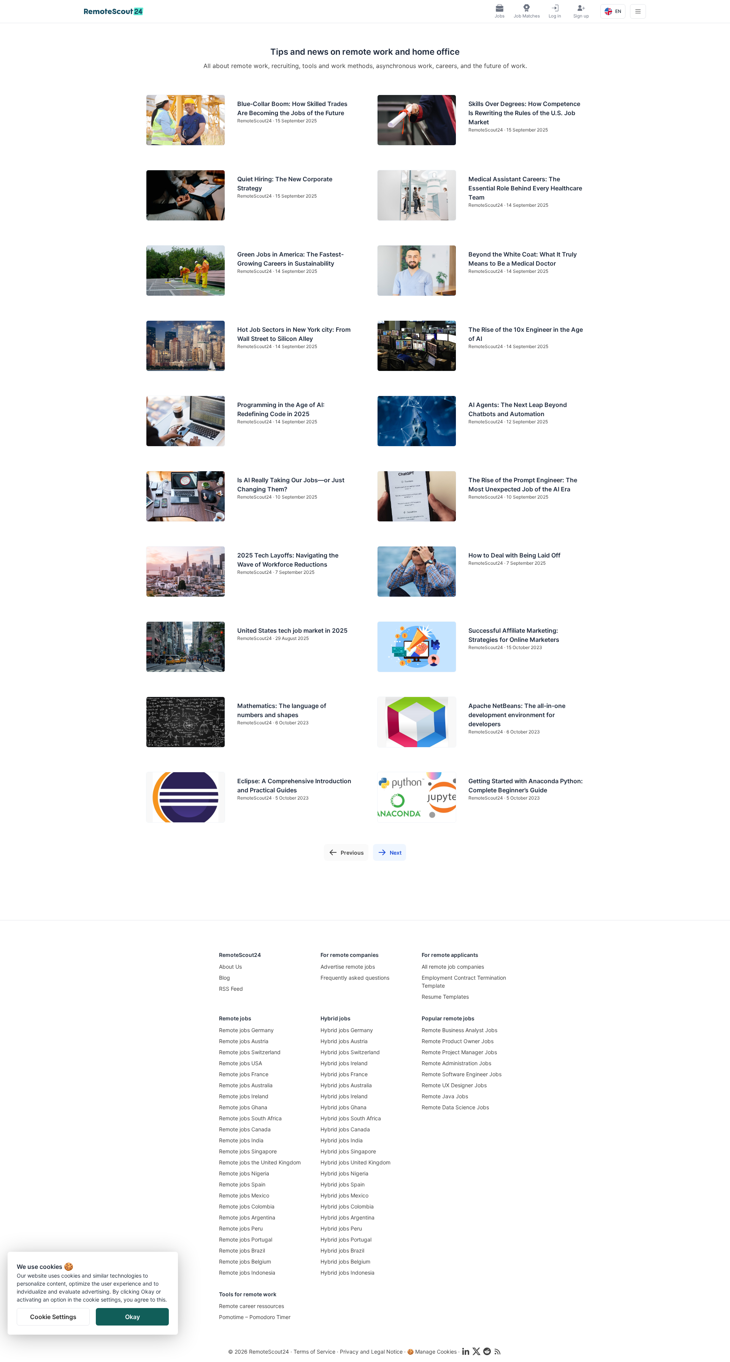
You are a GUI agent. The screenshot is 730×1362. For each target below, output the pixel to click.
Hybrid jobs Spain (343, 1184)
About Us (230, 966)
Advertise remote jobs (348, 966)
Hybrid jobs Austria (344, 1041)
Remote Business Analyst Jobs (459, 1030)
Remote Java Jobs (445, 1096)
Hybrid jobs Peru (341, 1228)
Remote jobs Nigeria (244, 1173)
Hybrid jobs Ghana (344, 1107)
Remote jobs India (241, 1140)
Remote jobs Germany (246, 1030)
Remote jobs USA (240, 1063)
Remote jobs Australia (246, 1085)
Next (396, 852)
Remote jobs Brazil (242, 1250)
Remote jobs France (243, 1074)
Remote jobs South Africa (250, 1118)
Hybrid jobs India (342, 1140)
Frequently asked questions (355, 977)
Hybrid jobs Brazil (342, 1250)
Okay (132, 1317)
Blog (224, 977)
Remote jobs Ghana (243, 1107)
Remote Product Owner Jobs (458, 1041)
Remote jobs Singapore (248, 1151)
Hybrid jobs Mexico (344, 1195)
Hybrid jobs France (344, 1074)
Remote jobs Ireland (243, 1096)
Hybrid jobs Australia (346, 1085)
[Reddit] (487, 1351)
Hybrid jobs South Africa (351, 1118)
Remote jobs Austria (243, 1041)
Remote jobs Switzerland (250, 1052)
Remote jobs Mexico (244, 1195)
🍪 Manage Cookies (432, 1351)
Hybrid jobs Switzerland (350, 1052)
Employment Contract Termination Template (464, 981)
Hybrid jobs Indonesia (348, 1272)
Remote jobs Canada (245, 1129)
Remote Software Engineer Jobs (461, 1074)
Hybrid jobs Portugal (346, 1239)
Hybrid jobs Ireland (344, 1063)
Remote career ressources (251, 1306)
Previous (352, 852)
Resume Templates (445, 996)
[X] (476, 1351)
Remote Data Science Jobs (455, 1107)
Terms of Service (314, 1351)
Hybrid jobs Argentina (348, 1217)
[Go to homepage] (113, 11)
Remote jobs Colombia (247, 1206)
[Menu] (638, 11)
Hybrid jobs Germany (347, 1030)
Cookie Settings (53, 1317)
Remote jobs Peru (241, 1228)
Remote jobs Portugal (245, 1239)
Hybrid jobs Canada (345, 1129)
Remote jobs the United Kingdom (260, 1162)
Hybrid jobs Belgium (345, 1261)
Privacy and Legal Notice (371, 1351)
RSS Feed (231, 988)
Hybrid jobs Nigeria (344, 1173)
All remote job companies (453, 966)
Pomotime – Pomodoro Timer (254, 1317)
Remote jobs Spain (242, 1184)
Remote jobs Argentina (247, 1217)
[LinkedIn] (465, 1351)
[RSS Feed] (497, 1351)
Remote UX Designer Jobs (454, 1085)
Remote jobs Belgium (245, 1261)
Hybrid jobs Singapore (348, 1151)
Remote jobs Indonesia (247, 1272)
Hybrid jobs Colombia (347, 1206)
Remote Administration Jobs (456, 1063)
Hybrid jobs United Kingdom (355, 1162)
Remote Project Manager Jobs (459, 1052)
